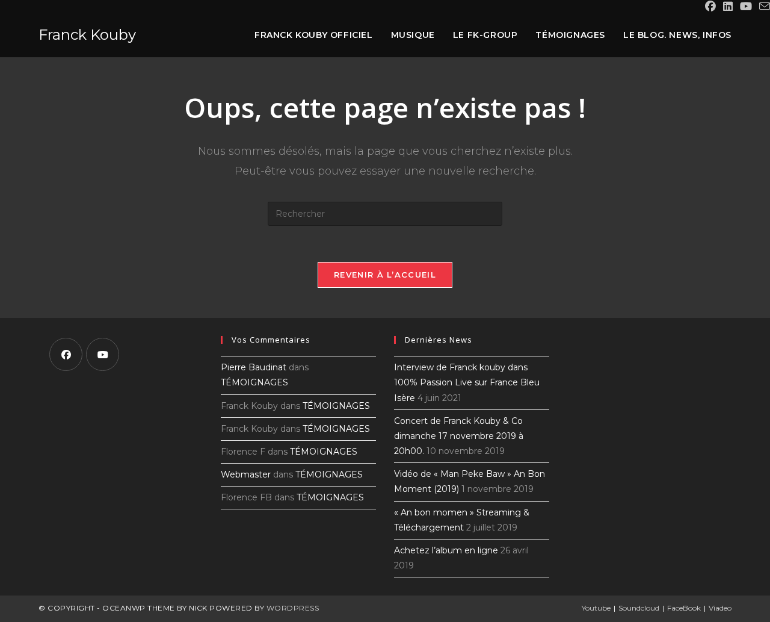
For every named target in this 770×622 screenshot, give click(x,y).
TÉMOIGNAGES (254, 382)
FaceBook (684, 607)
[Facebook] (65, 354)
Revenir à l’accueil (385, 274)
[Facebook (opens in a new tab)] (710, 7)
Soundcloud (638, 607)
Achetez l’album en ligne (446, 550)
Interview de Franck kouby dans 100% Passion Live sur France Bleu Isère (467, 382)
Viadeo (720, 607)
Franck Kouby (87, 34)
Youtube (596, 607)
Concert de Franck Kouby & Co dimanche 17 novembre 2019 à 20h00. (458, 435)
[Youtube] (102, 354)
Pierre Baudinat (253, 367)
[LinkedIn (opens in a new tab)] (727, 7)
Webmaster (246, 474)
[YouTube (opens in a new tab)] (746, 7)
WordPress (292, 607)
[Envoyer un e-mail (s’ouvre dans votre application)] (763, 7)
